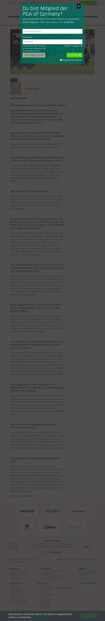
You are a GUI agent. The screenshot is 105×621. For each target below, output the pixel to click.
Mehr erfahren (38, 617)
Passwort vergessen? (72, 46)
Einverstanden (89, 616)
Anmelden (73, 55)
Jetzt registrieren (33, 55)
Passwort (27, 37)
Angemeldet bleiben (72, 60)
